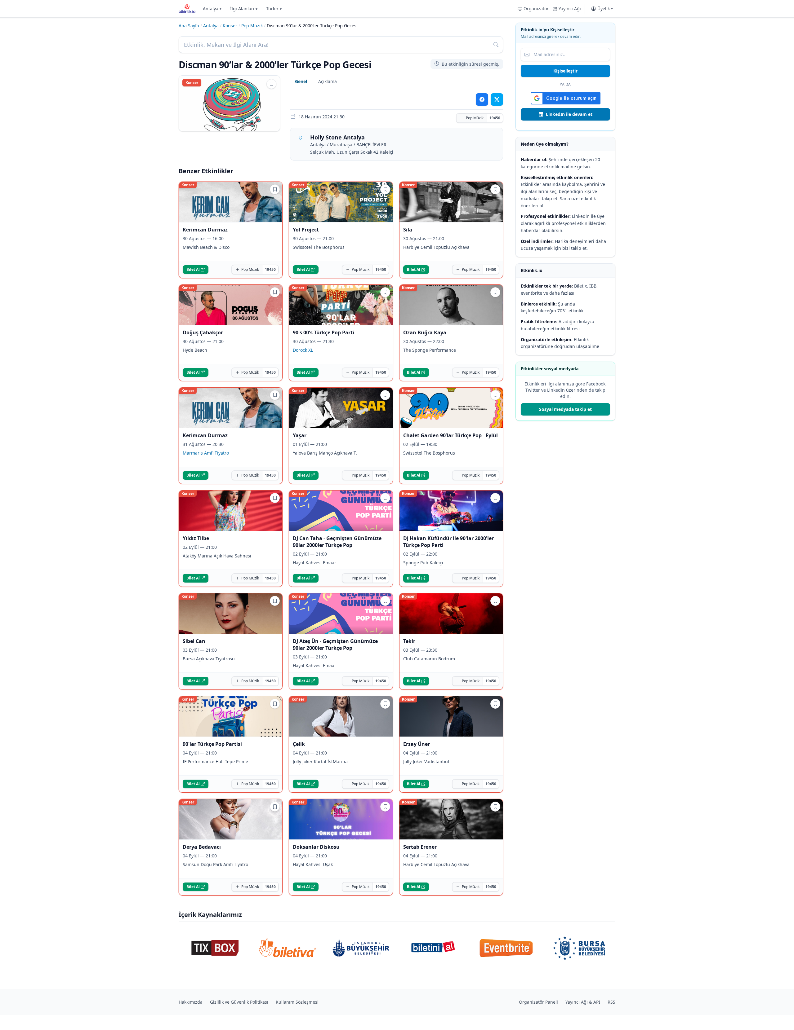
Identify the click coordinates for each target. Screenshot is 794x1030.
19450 (494, 118)
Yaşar (299, 435)
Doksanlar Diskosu (316, 846)
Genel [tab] (301, 81)
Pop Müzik (252, 26)
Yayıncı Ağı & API (582, 1002)
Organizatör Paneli (538, 1002)
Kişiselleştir (565, 71)
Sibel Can (194, 641)
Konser (230, 26)
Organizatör (536, 8)
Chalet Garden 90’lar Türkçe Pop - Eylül (450, 435)
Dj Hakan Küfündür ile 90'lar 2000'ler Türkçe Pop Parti (448, 541)
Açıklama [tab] (327, 81)
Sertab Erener (420, 846)
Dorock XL (303, 350)
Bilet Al (193, 269)
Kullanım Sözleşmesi (297, 1002)
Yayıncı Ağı (570, 8)
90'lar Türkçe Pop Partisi (212, 744)
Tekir (409, 641)
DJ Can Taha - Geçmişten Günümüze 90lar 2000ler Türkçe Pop (337, 541)
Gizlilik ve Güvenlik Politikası (239, 1002)
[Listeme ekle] (271, 84)
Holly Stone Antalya (337, 137)
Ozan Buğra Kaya (424, 332)
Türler (274, 8)
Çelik (299, 744)
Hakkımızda (191, 1002)
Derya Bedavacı (202, 846)
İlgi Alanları (243, 8)
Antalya (212, 8)
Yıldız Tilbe (196, 538)
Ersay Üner (416, 744)
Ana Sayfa (189, 26)
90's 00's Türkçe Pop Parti (323, 332)
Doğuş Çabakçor (203, 332)
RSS (611, 1002)
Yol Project (306, 229)
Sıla (407, 229)
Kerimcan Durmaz (205, 229)
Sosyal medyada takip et (565, 409)
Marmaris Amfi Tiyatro (206, 453)
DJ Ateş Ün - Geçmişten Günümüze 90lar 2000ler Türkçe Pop (335, 644)
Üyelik (605, 8)
